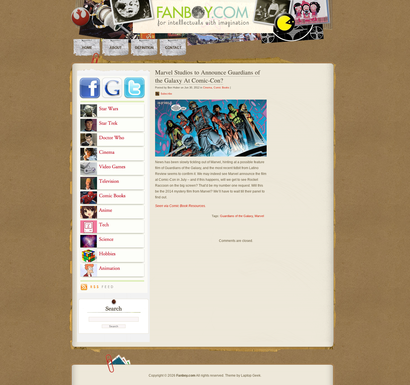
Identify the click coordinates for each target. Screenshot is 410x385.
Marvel (259, 216)
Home (87, 48)
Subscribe (166, 93)
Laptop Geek (251, 375)
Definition (144, 48)
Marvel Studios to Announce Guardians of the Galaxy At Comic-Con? (207, 76)
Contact (173, 48)
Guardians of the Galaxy (236, 216)
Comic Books (221, 87)
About (116, 48)
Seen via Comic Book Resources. (180, 206)
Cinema (207, 87)
